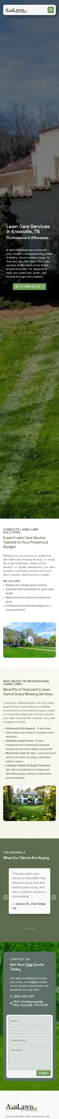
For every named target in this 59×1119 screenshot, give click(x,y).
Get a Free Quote (27, 286)
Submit (43, 1073)
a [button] (50, 10)
